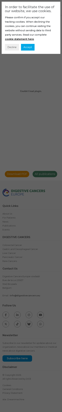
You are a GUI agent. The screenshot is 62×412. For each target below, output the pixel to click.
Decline (12, 47)
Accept (27, 47)
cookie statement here (19, 39)
